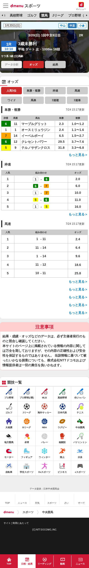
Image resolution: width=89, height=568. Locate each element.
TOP (9, 564)
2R (81, 35)
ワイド (12, 100)
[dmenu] (9, 512)
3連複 (55, 100)
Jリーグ (58, 15)
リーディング (44, 564)
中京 (72, 25)
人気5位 (11, 90)
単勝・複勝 (33, 90)
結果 (55, 64)
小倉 (82, 25)
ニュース (80, 564)
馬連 (77, 90)
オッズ (33, 64)
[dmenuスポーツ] (27, 5)
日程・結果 (27, 564)
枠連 (55, 90)
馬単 (33, 100)
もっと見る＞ (78, 155)
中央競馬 (47, 512)
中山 (62, 25)
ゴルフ (32, 15)
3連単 (77, 100)
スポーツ (28, 512)
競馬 (44, 15)
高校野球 (16, 15)
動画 (62, 564)
